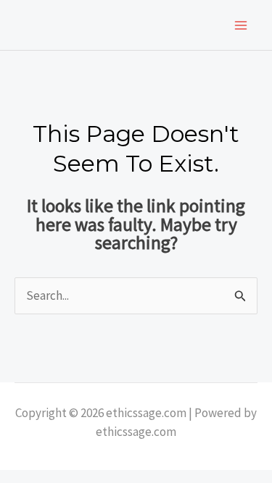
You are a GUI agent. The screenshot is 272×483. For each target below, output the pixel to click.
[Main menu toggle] (241, 25)
